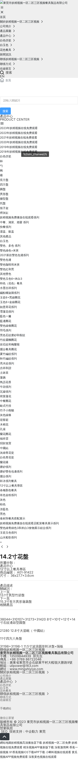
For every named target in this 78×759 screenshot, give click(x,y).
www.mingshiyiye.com (26, 669)
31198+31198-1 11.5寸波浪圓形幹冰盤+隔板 (31, 646)
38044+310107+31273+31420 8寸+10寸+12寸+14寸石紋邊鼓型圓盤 (37, 621)
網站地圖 (5, 742)
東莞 (42, 731)
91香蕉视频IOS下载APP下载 (27, 752)
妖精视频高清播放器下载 (26, 742)
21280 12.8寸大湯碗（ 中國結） (23, 631)
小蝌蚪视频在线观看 (58, 752)
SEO (3, 731)
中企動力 (31, 731)
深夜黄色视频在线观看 (43, 756)
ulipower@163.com (24, 666)
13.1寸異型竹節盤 (12, 595)
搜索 (8, 72)
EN (2, 76)
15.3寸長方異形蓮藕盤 (16, 601)
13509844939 (20, 656)
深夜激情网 (62, 747)
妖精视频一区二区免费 (57, 742)
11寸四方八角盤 (11, 638)
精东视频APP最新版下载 (38, 747)
